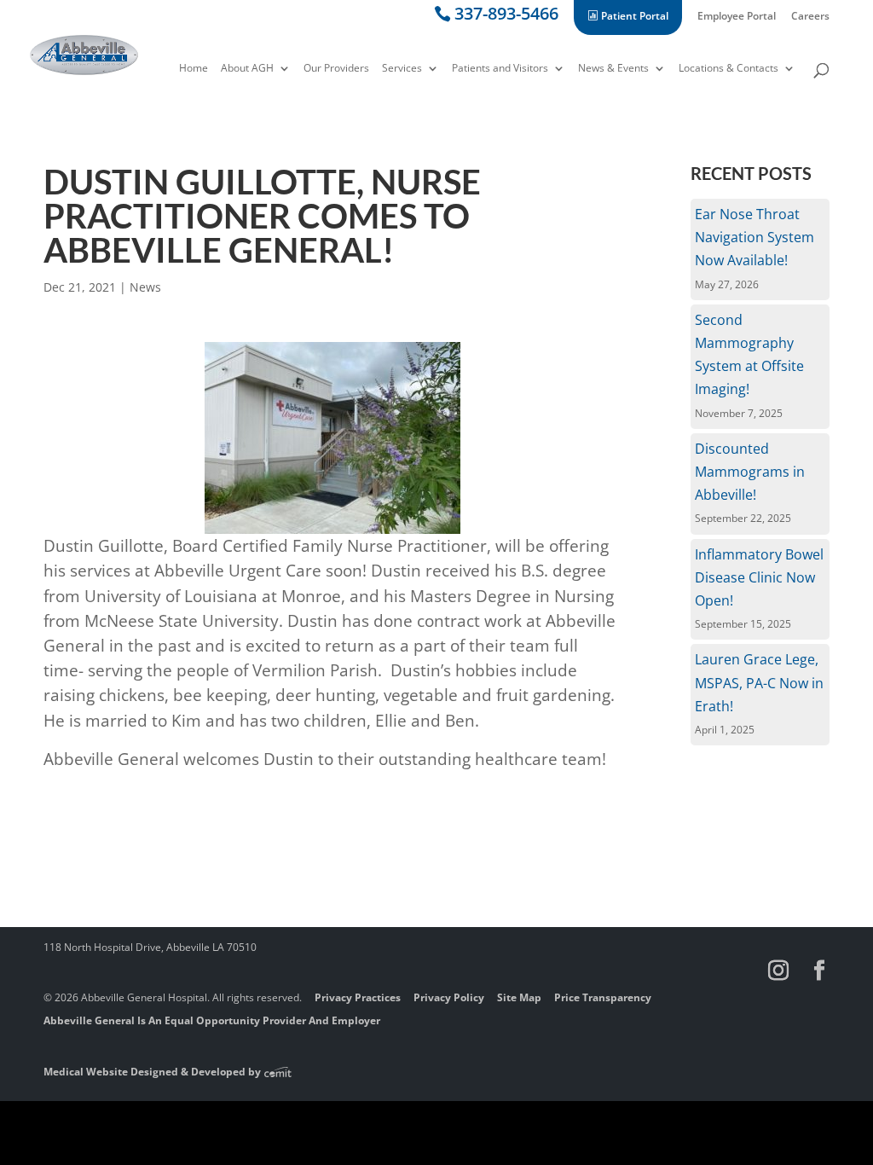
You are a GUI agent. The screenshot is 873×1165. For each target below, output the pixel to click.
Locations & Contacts (728, 69)
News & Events (613, 69)
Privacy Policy (448, 997)
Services (402, 69)
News (145, 287)
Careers (810, 17)
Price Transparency (602, 997)
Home (193, 69)
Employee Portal (736, 17)
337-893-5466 (506, 17)
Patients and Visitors (500, 69)
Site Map (519, 997)
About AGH (247, 69)
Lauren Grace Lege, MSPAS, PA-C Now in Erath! (759, 682)
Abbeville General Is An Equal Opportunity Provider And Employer (211, 1020)
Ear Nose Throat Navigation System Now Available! (754, 237)
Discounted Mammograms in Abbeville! (750, 471)
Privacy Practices (358, 997)
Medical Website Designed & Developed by (153, 1071)
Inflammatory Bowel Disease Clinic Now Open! (759, 577)
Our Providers (336, 69)
